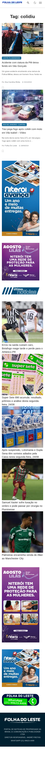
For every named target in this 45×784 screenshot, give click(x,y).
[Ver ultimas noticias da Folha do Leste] (20, 291)
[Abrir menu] (40, 3)
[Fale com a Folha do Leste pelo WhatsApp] (20, 700)
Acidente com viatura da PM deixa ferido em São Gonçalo (20, 64)
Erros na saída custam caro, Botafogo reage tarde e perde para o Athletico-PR (22, 348)
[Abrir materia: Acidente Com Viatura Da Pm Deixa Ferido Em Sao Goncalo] (22, 38)
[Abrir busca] (28, 3)
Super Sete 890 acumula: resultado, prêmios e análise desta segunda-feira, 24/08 (22, 401)
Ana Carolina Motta (12, 82)
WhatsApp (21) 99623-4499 (22, 741)
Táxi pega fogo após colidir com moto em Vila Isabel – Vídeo (22, 131)
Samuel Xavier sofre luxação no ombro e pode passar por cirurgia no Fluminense (22, 506)
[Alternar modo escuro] (35, 3)
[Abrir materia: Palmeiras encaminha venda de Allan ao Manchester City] (22, 532)
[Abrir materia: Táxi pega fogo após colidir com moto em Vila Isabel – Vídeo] (22, 105)
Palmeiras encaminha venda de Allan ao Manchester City (22, 557)
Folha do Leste (11, 146)
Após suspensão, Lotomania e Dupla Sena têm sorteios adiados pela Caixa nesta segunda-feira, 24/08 (22, 453)
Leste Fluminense (11, 58)
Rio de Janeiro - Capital (14, 125)
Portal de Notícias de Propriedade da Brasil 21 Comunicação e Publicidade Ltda (22, 731)
